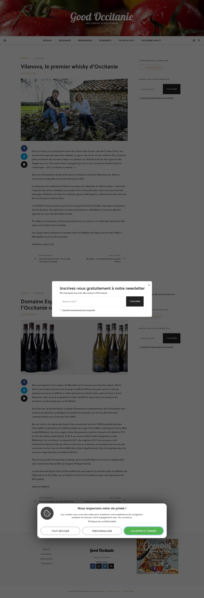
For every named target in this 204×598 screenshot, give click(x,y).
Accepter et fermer (143, 531)
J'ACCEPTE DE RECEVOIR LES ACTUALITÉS (78, 310)
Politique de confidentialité (102, 521)
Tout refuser (60, 531)
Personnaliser (102, 531)
